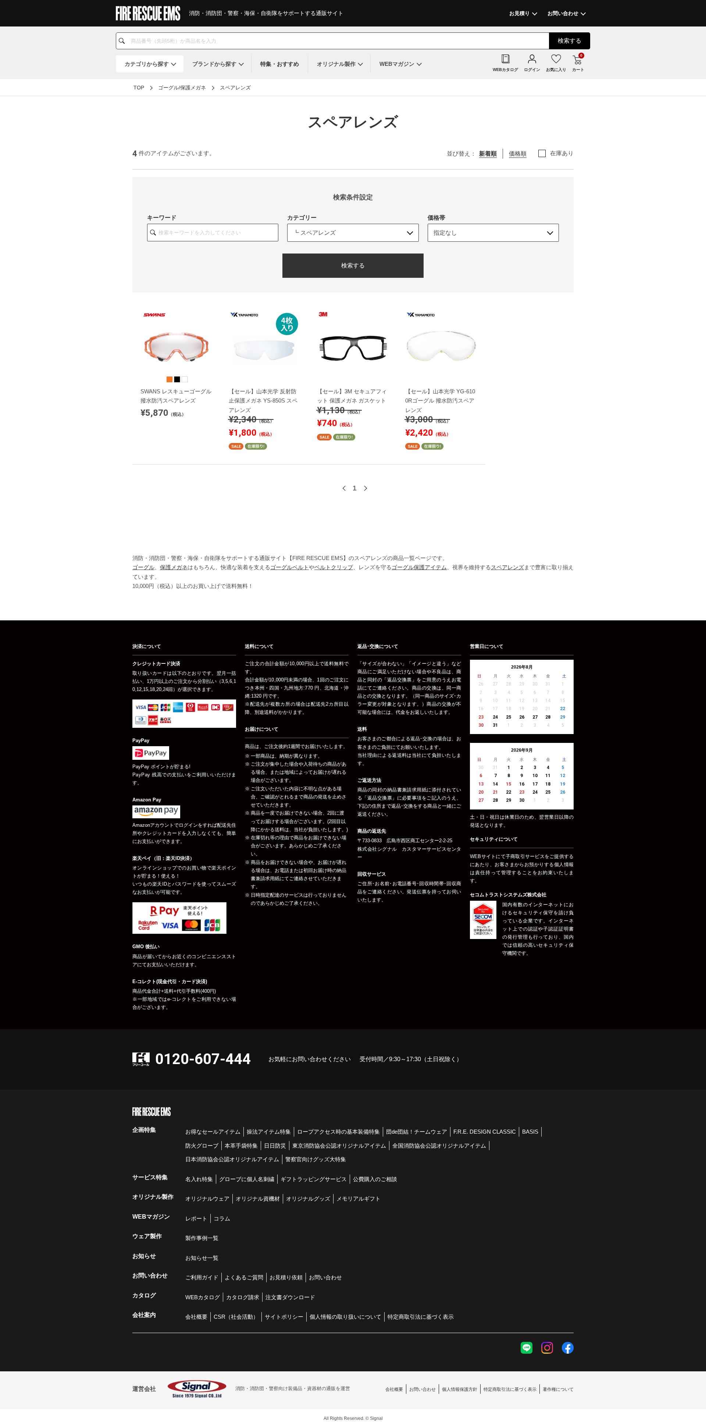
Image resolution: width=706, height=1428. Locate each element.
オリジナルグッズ (308, 1198)
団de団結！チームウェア (416, 1131)
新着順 (488, 153)
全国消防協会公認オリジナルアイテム (439, 1145)
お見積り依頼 (286, 1277)
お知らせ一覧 (201, 1258)
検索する (353, 265)
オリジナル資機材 (258, 1198)
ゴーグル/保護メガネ (182, 88)
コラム (222, 1218)
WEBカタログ (202, 1297)
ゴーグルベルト (289, 567)
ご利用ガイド (201, 1277)
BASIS (530, 1131)
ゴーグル (143, 567)
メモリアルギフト (358, 1198)
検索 (569, 41)
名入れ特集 (199, 1179)
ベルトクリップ (333, 567)
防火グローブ (201, 1145)
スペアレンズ (235, 88)
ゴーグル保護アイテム (419, 567)
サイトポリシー (284, 1317)
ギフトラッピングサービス (314, 1179)
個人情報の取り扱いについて (345, 1317)
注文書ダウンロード (290, 1297)
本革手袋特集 (241, 1145)
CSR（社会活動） (236, 1317)
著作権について (558, 1389)
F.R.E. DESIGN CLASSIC (484, 1131)
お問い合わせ (325, 1277)
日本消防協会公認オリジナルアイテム (232, 1159)
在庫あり (562, 153)
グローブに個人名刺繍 (246, 1179)
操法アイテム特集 (269, 1131)
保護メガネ (174, 567)
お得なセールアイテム (212, 1131)
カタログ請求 (242, 1297)
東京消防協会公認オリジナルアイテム (339, 1145)
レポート (196, 1218)
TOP (138, 88)
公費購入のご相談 (375, 1179)
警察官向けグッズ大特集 (315, 1159)
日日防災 (275, 1145)
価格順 (518, 153)
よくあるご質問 (244, 1277)
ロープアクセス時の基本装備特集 (338, 1131)
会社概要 (196, 1317)
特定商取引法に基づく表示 (421, 1317)
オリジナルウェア (207, 1198)
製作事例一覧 (201, 1238)
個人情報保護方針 (459, 1389)
